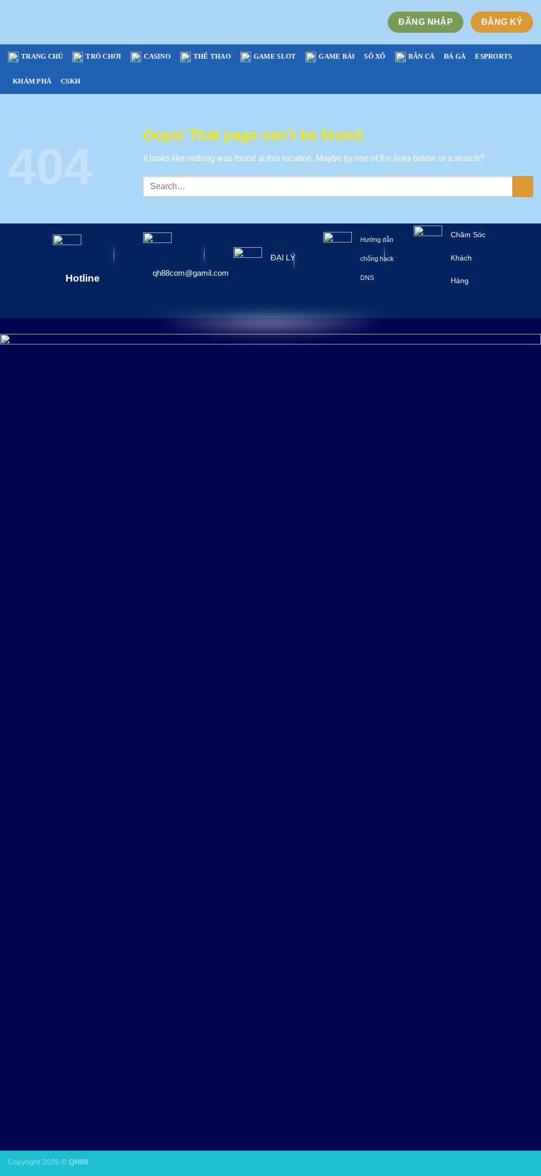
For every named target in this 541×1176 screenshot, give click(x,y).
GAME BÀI (337, 56)
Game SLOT (275, 56)
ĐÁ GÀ (454, 56)
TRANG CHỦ (42, 56)
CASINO (157, 56)
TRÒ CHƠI (103, 56)
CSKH (70, 81)
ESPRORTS (493, 56)
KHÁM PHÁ (32, 81)
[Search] (529, 69)
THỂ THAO (212, 56)
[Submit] (522, 186)
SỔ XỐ (374, 56)
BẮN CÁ (421, 56)
